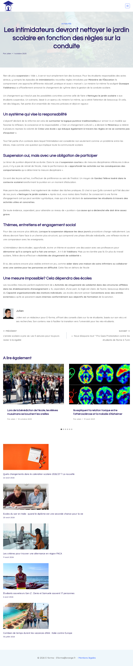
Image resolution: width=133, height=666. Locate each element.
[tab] (61, 429)
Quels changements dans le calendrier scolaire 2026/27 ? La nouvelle (39, 474)
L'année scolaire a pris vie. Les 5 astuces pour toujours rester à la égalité (31, 335)
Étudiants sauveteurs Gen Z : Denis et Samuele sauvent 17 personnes (38, 593)
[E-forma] (8, 6)
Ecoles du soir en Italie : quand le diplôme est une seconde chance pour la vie (43, 513)
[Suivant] (126, 395)
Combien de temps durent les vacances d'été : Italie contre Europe (37, 633)
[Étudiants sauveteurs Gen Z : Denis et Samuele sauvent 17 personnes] (66, 576)
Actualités (66, 24)
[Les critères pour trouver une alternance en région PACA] (66, 536)
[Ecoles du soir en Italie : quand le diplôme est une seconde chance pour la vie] (66, 497)
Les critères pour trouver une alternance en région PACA (32, 553)
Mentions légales (87, 657)
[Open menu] (127, 6)
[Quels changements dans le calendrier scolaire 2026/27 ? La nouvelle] (66, 457)
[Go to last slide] (7, 395)
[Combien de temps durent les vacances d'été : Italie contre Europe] (66, 616)
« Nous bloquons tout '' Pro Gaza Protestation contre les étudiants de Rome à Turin (101, 335)
